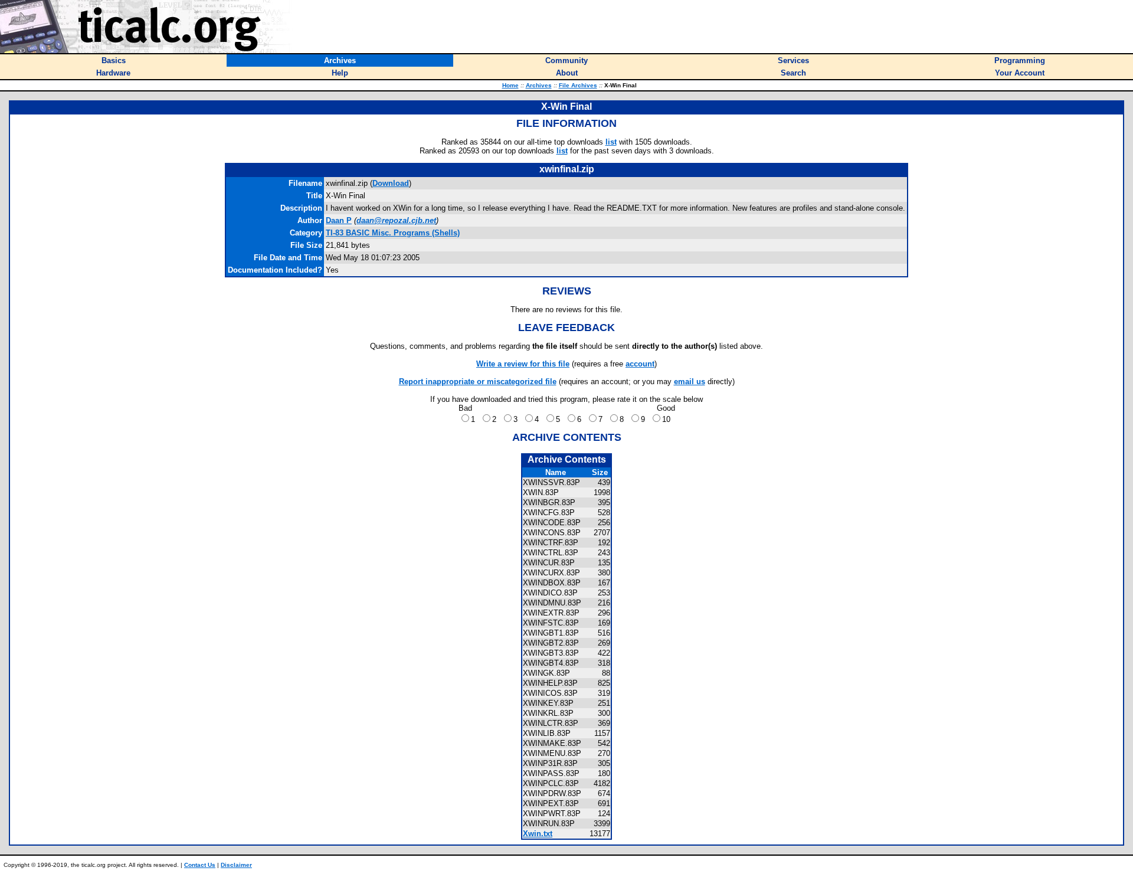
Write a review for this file (522, 363)
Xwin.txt (537, 833)
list (611, 142)
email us (689, 381)
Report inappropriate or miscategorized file (477, 381)
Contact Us (199, 865)
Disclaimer (236, 865)
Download (390, 183)
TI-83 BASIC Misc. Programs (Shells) (393, 232)
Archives (539, 85)
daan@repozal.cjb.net (396, 220)
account (640, 363)
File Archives (578, 85)
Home (510, 85)
